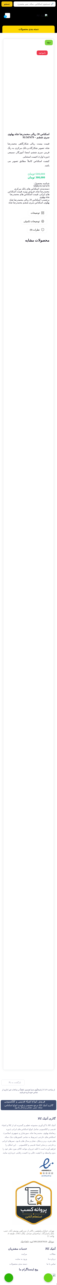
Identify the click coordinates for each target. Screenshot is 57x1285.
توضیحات (35, 213)
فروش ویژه (29, 191)
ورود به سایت (21, 1259)
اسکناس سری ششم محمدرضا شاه (26, 202)
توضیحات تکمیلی (32, 221)
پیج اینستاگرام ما (28, 1269)
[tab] (37, 213)
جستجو (7, 4)
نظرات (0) (35, 230)
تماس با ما (31, 714)
